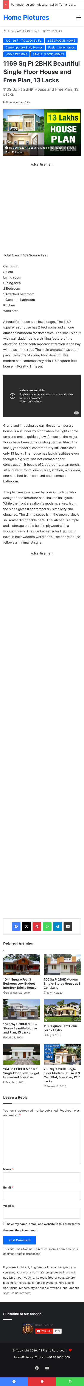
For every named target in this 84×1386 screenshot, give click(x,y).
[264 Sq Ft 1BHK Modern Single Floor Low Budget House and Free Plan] (21, 1054)
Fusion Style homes (61, 47)
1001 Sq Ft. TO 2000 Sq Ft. (45, 31)
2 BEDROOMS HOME (61, 40)
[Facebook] (16, 926)
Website (8, 1205)
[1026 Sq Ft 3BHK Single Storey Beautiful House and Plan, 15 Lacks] (21, 1009)
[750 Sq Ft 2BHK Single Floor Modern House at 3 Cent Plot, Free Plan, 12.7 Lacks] (62, 1054)
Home (10, 31)
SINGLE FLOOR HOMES (48, 54)
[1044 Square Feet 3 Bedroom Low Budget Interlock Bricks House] (21, 964)
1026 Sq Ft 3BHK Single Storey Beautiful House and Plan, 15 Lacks (20, 1028)
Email (8, 1187)
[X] (26, 926)
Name (8, 1169)
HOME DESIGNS (16, 54)
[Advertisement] (42, 209)
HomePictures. (24, 1357)
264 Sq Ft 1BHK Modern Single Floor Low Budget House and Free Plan (21, 1073)
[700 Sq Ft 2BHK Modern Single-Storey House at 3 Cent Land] (62, 964)
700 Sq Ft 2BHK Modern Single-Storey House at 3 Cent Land (62, 983)
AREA (20, 31)
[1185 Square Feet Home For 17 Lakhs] (62, 1010)
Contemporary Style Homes (24, 47)
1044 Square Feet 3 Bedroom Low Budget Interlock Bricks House (19, 983)
